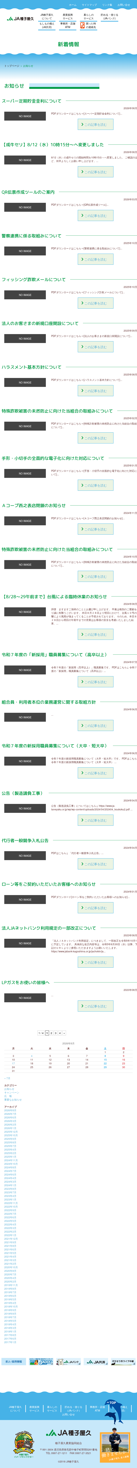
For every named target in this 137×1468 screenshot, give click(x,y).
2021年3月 (10, 1260)
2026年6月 (10, 1117)
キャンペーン (11, 1092)
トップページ (11, 65)
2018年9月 (10, 1310)
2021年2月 (10, 1263)
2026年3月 (10, 1121)
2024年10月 (11, 1163)
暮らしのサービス (89, 16)
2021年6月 (10, 1249)
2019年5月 (10, 1299)
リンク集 (107, 4)
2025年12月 (11, 1131)
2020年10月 (11, 1267)
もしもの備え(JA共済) (46, 25)
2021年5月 (10, 1253)
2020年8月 (10, 1271)
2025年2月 (10, 1153)
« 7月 (7, 1078)
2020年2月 (10, 1281)
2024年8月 (10, 1167)
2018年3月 (10, 1328)
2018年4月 (10, 1324)
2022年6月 (10, 1217)
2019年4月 (10, 1303)
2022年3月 (10, 1228)
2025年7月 (10, 1146)
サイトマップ (89, 4)
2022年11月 (11, 1203)
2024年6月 (10, 1174)
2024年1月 (10, 1185)
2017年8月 (10, 1335)
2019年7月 (10, 1292)
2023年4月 (10, 1196)
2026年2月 (10, 1124)
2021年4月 (10, 1256)
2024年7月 (10, 1171)
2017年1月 (10, 1342)
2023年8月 (10, 1188)
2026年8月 (10, 1110)
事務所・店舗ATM (67, 25)
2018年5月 (10, 1320)
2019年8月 (10, 1288)
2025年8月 (10, 1142)
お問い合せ (124, 4)
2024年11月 (11, 1160)
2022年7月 (10, 1213)
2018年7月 (10, 1317)
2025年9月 (10, 1139)
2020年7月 (10, 1274)
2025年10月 (11, 1135)
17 (13, 1063)
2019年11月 (11, 1285)
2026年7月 (10, 1114)
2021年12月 (11, 1238)
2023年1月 (10, 1199)
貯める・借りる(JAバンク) (109, 16)
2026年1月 (10, 1128)
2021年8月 (10, 1246)
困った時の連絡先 (91, 25)
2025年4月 (10, 1149)
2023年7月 (10, 1192)
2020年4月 (10, 1278)
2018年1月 (10, 1331)
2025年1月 (10, 1156)
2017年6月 (10, 1338)
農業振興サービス (68, 16)
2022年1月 (10, 1235)
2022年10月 (11, 1206)
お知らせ (9, 1089)
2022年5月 (10, 1221)
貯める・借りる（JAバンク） (73, 1408)
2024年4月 (10, 1178)
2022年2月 (10, 1231)
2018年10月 (11, 1306)
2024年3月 (10, 1181)
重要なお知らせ (13, 1099)
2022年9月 (10, 1210)
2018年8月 (10, 1313)
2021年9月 (10, 1242)
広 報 (8, 1096)
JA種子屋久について (46, 16)
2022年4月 (10, 1224)
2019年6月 (10, 1295)
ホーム (73, 4)
